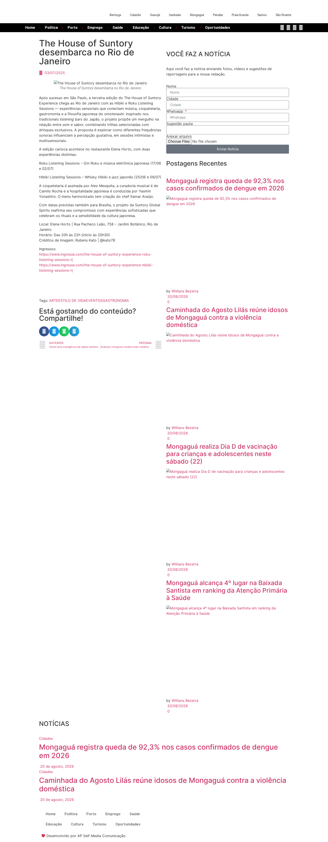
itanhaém (175, 15)
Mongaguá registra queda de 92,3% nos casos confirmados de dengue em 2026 (225, 184)
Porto (73, 27)
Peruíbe (218, 15)
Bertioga (115, 15)
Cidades (46, 738)
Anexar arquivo (179, 136)
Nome (171, 86)
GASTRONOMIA (116, 300)
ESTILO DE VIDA (72, 300)
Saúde (117, 27)
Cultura (165, 27)
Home (30, 27)
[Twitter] (288, 27)
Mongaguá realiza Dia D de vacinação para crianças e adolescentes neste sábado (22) (221, 454)
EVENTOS (94, 300)
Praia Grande (240, 15)
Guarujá (155, 15)
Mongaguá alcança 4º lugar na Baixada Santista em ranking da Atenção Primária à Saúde (226, 590)
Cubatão (135, 15)
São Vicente (283, 15)
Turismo (188, 27)
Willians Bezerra (185, 291)
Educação (141, 27)
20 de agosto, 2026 (56, 766)
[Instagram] (295, 27)
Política (51, 27)
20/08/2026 (177, 296)
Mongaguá (197, 15)
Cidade (172, 98)
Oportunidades (217, 27)
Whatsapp (175, 111)
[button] (44, 331)
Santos (262, 15)
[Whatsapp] (301, 27)
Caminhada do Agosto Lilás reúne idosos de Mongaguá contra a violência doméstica (227, 317)
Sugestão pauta (179, 123)
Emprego (95, 27)
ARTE (53, 300)
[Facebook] (282, 27)
